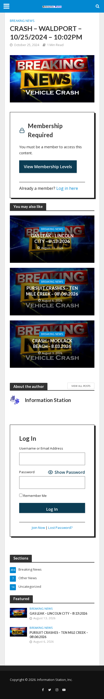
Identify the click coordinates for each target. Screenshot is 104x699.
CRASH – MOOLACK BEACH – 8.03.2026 (52, 343)
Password (27, 472)
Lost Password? (60, 527)
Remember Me (34, 495)
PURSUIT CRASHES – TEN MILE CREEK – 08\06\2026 (52, 290)
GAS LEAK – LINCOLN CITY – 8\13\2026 (52, 238)
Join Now (38, 527)
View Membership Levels (48, 166)
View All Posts (80, 386)
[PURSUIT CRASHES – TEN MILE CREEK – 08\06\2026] (18, 631)
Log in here (67, 188)
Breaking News (22, 21)
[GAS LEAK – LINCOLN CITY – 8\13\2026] (18, 612)
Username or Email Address (41, 448)
